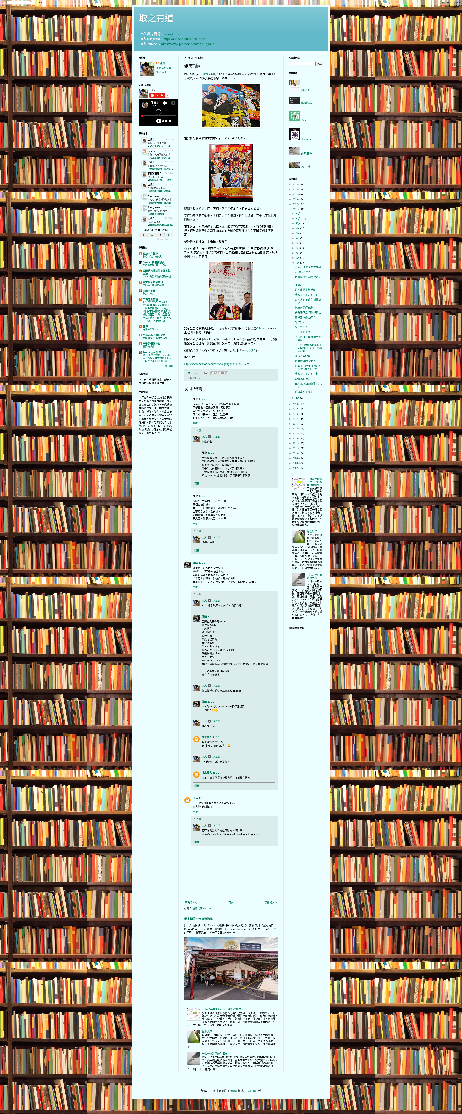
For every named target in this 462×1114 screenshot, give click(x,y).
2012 (295, 443)
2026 (295, 184)
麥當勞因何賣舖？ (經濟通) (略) (161, 191)
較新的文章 (191, 902)
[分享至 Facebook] (222, 373)
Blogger (252, 1090)
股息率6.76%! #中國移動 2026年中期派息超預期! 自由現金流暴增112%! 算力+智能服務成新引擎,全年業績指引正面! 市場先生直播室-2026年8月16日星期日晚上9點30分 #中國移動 (157, 312)
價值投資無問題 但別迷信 (308, 278)
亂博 (145, 326)
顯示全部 (169, 365)
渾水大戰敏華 (302, 356)
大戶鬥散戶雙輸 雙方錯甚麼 (308, 338)
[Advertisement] (156, 494)
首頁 (231, 902)
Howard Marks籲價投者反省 (309, 385)
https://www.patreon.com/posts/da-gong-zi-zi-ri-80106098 (217, 364)
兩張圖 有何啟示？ (305, 317)
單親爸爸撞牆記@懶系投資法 (156, 272)
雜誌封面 (300, 322)
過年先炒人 (248, 350)
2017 (295, 418)
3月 (298, 257)
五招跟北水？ (302, 332)
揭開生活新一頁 (151, 329)
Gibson (260, 328)
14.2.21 (217, 737)
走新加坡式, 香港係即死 (155, 337)
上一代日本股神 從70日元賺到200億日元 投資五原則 (308, 348)
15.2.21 (216, 756)
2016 (295, 423)
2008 (295, 463)
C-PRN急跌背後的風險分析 (157, 276)
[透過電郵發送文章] (205, 372)
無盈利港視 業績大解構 (308, 267)
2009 (295, 458)
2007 (295, 468)
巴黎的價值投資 (151, 343)
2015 (295, 428)
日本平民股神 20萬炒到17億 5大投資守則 (308, 367)
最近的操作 (148, 346)
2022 (295, 204)
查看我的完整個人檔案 (164, 69)
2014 (295, 433)
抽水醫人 (207, 737)
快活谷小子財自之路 (154, 335)
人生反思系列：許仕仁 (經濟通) (161, 146)
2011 (295, 448)
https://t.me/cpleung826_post (184, 38)
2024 (295, 194)
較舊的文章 (270, 902)
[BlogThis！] (215, 373)
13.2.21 (203, 399)
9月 (298, 228)
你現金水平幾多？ (305, 391)
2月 (298, 262)
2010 (295, 453)
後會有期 (208, 74)
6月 (298, 243)
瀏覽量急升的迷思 (152, 256)
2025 (295, 189)
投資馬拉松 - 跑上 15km (155, 265)
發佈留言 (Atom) (201, 908)
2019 (295, 409)
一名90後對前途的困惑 (214, 1053)
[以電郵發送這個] (212, 373)
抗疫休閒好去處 (304, 307)
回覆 (195, 423)
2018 (295, 413)
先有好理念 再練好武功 (308, 312)
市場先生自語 (150, 299)
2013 (295, 438)
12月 (299, 213)
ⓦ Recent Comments (164, 239)
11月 (299, 218)
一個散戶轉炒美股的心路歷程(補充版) (223, 1009)
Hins (195, 798)
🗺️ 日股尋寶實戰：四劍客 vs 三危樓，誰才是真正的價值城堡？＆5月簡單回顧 (157, 358)
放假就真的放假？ (305, 361)
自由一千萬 (149, 291)
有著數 (299, 284)
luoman (233, 1090)
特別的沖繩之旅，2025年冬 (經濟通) (163, 169)
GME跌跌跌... (302, 378)
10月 (299, 223)
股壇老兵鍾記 (150, 253)
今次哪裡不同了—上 (306, 373)
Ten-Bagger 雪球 (152, 352)
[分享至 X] (219, 373)
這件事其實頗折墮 (305, 289)
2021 (295, 209)
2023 (295, 199)
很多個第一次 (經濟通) (198, 919)
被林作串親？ (302, 272)
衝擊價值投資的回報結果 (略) (161, 225)
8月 (298, 233)
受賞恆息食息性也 (153, 282)
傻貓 (195, 563)
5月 (298, 248)
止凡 (204, 436)
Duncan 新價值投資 (154, 262)
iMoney (196, 378)
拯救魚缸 (207, 1031)
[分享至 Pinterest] (226, 373)
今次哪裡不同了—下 (306, 294)
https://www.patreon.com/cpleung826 (188, 43)
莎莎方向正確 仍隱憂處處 (308, 301)
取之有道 (156, 18)
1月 (298, 397)
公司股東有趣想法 (156, 214)
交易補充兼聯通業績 (153, 285)
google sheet (174, 33)
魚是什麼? (148, 293)
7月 (298, 238)
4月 (298, 253)
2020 (295, 404)
